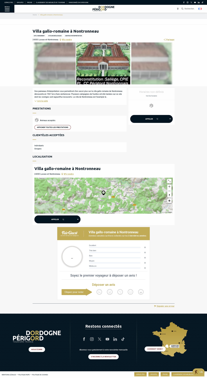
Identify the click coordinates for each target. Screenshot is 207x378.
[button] (200, 8)
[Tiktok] (202, 2)
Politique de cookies (40, 375)
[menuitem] (103, 8)
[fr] (200, 8)
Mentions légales (9, 375)
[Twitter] (191, 2)
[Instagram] (187, 2)
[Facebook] (184, 2)
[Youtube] (195, 2)
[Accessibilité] (177, 8)
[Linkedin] (199, 2)
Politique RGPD (24, 375)
